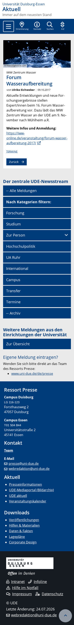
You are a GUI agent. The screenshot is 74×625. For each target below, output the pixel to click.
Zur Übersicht (18, 343)
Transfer (13, 290)
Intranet (18, 581)
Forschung (15, 212)
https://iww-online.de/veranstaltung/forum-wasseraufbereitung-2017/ (36, 138)
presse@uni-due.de (24, 463)
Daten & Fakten (21, 531)
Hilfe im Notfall (25, 587)
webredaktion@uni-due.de (29, 468)
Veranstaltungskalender (27, 501)
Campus (13, 279)
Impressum (22, 593)
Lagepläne (17, 536)
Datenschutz (52, 593)
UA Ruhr (13, 257)
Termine (11, 151)
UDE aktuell (18, 495)
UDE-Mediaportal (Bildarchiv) (31, 490)
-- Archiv (13, 313)
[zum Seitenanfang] (65, 615)
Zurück (13, 162)
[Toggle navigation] (8, 26)
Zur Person (15, 235)
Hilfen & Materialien (24, 525)
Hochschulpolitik (20, 246)
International (17, 268)
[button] (37, 26)
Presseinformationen (25, 484)
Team (8, 450)
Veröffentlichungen (24, 520)
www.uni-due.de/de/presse (32, 373)
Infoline (40, 581)
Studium (13, 224)
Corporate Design (23, 542)
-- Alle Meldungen (21, 190)
